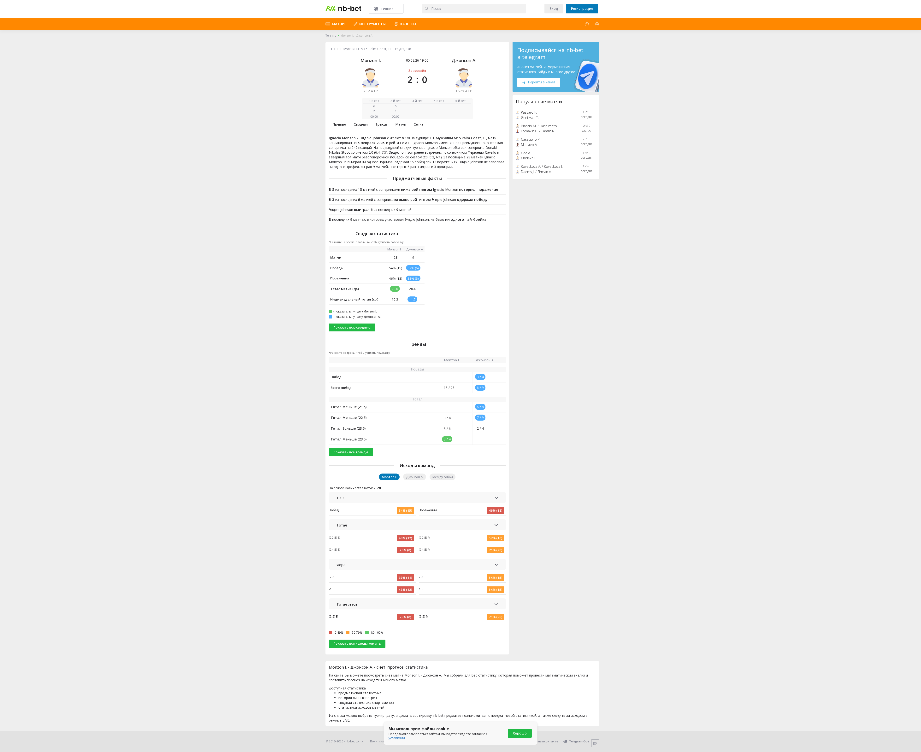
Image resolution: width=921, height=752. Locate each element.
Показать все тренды (350, 452)
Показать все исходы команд (357, 643)
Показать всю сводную (351, 327)
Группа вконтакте (545, 741)
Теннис (330, 36)
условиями (397, 738)
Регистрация (582, 8)
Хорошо (520, 733)
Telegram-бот (579, 741)
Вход (553, 8)
